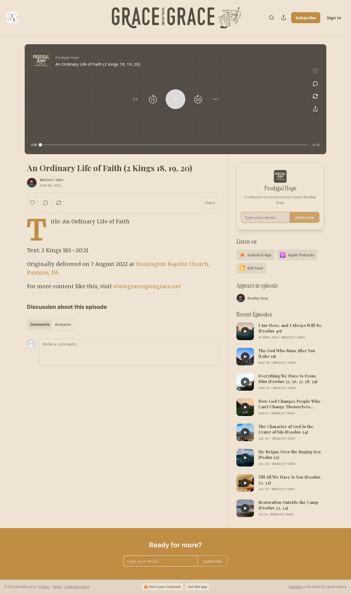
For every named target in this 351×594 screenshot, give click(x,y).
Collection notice (77, 586)
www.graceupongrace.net (147, 286)
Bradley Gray (52, 180)
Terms (57, 586)
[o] (245, 331)
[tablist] (50, 324)
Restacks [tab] (63, 324)
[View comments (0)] (315, 84)
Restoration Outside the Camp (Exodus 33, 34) (288, 504)
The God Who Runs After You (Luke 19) (286, 353)
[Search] (271, 17)
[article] (280, 331)
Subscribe (306, 17)
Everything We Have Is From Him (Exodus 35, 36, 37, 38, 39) (287, 378)
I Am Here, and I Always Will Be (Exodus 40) (290, 328)
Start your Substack (165, 586)
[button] (135, 99)
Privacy (44, 586)
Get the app (197, 586)
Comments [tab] (40, 324)
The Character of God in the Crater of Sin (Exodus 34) (285, 429)
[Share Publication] (283, 17)
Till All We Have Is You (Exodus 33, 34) (289, 479)
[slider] (174, 145)
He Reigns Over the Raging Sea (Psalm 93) (289, 454)
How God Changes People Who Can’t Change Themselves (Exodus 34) (289, 403)
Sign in (334, 17)
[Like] (32, 202)
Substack (295, 586)
